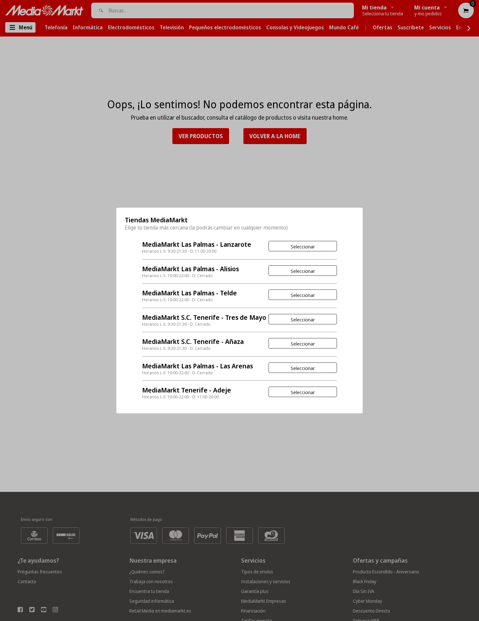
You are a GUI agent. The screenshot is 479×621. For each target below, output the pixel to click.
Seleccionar (303, 246)
